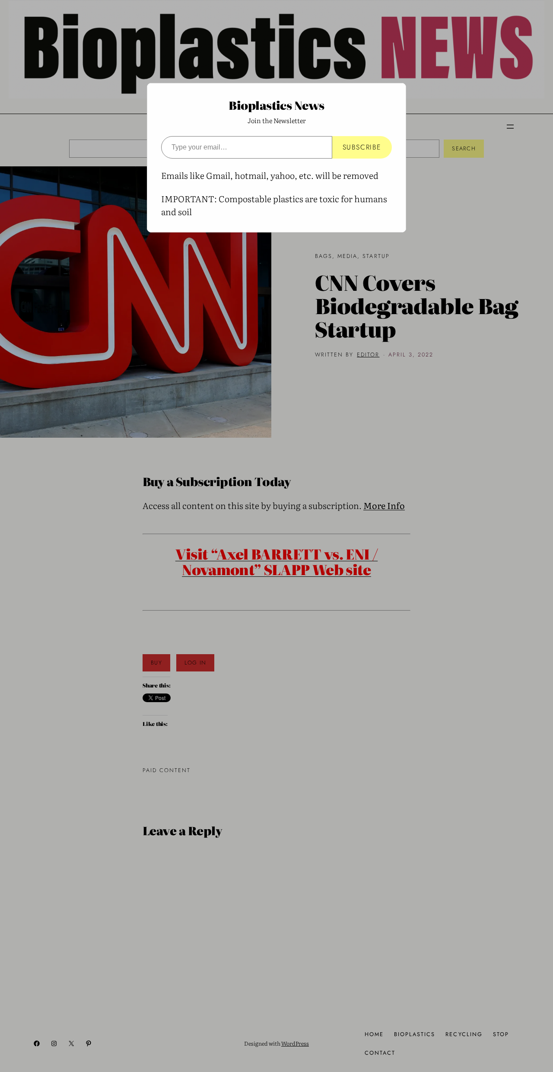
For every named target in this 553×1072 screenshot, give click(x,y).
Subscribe (362, 147)
